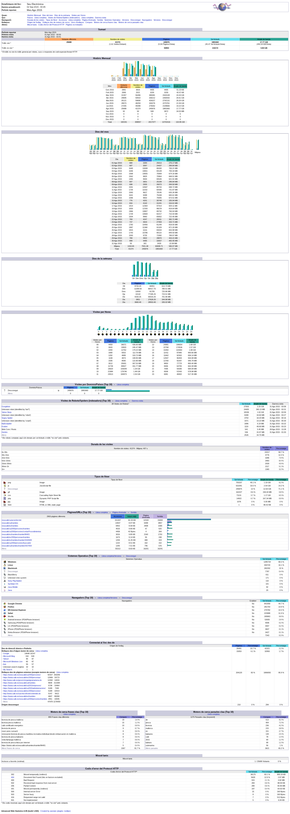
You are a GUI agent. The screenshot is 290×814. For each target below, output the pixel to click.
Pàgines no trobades (74, 25)
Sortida (100, 20)
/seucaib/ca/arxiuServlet (11, 520)
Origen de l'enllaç (34, 22)
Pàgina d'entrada (89, 20)
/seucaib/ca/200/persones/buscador (16, 543)
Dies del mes (47, 15)
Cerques (88, 22)
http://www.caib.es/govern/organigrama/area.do (22, 680)
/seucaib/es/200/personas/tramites (16, 537)
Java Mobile (13, 587)
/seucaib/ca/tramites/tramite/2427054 (17, 546)
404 (12, 777)
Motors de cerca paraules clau (130, 22)
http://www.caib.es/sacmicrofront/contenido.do (22, 694)
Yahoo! (6, 659)
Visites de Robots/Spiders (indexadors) (64, 18)
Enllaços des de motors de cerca (56, 22)
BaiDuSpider (7, 424)
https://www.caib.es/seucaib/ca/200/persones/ (22, 675)
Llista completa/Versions (111, 556)
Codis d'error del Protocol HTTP (51, 25)
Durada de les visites (35, 20)
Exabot (4, 426)
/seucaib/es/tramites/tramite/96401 (16, 534)
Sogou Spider (7, 418)
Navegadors (147, 20)
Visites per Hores (78, 15)
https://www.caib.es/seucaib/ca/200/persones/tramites (25, 699)
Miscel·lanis (32, 25)
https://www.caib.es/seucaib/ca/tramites (19, 683)
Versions (125, 20)
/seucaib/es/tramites (10, 526)
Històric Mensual (34, 15)
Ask (4, 664)
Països (30, 18)
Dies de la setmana (62, 15)
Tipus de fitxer (51, 20)
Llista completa (40, 18)
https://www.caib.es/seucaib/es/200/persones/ (22, 691)
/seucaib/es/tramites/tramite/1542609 (17, 540)
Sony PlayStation (15, 581)
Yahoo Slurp (6, 412)
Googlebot (6, 406)
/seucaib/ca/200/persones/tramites (16, 529)
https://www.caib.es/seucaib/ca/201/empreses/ (22, 685)
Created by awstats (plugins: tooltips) (55, 811)
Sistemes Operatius (112, 20)
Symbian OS (13, 584)
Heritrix (5, 432)
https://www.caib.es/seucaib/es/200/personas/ (22, 677)
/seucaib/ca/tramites (10, 523)
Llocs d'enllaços (77, 22)
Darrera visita (100, 18)
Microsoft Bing (9, 656)
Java (10, 590)
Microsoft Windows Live (12, 661)
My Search (7, 670)
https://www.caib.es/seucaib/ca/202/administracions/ (24, 688)
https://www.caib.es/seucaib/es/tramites (19, 696)
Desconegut (135, 20)
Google (6, 653)
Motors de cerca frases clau (105, 22)
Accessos (63, 20)
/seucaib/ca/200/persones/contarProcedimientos (21, 531)
